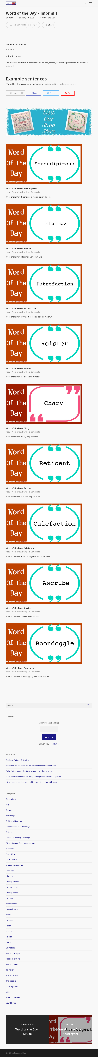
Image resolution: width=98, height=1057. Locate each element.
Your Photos (11, 1003)
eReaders (10, 848)
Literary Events (12, 887)
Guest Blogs (11, 854)
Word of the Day (47, 17)
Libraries (9, 876)
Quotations (10, 948)
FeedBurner (54, 744)
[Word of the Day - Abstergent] (70, 1029)
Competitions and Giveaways (18, 826)
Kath (11, 17)
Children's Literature (14, 821)
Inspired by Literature (14, 865)
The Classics (11, 981)
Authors (9, 810)
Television (10, 970)
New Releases (12, 909)
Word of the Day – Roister (18, 368)
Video (8, 992)
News (8, 915)
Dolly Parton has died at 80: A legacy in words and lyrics (29, 771)
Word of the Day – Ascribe (18, 608)
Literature (10, 898)
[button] (90, 3)
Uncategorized (12, 986)
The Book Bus (12, 975)
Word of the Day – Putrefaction (21, 308)
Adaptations (11, 799)
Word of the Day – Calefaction (20, 548)
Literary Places (12, 892)
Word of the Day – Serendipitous (22, 188)
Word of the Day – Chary (17, 428)
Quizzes (9, 942)
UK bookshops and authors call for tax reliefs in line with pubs (31, 782)
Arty (7, 804)
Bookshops (10, 815)
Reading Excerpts (13, 953)
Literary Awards (12, 881)
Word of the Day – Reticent (19, 488)
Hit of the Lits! (11, 859)
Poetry (8, 926)
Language (10, 870)
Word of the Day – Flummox (19, 248)
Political (9, 931)
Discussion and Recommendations (20, 843)
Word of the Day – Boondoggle (21, 668)
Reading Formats (13, 959)
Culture (9, 832)
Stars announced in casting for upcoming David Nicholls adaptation (33, 776)
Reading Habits (12, 964)
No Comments (19, 25)
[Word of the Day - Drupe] (27, 1029)
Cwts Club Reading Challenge (18, 837)
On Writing (10, 920)
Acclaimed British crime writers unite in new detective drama (31, 765)
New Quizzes (11, 903)
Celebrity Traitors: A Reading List (19, 760)
